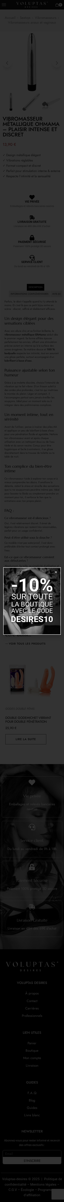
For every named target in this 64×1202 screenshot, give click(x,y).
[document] (32, 601)
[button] (56, 572)
